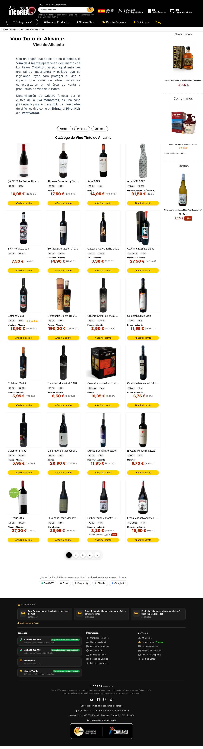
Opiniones (142, 22)
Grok (65, 583)
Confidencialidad (98, 642)
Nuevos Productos (57, 22)
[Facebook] (98, 699)
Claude (101, 583)
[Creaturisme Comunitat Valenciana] (101, 731)
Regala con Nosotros (152, 650)
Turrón (55, 17)
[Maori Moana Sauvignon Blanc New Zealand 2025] (183, 189)
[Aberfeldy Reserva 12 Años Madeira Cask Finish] (183, 58)
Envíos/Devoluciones (99, 646)
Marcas (63, 128)
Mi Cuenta (147, 638)
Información (92, 633)
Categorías (22, 22)
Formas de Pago (98, 655)
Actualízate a (153, 642)
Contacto (22, 633)
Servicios (143, 633)
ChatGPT (49, 583)
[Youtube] (91, 699)
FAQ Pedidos (96, 650)
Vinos (77, 15)
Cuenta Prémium (115, 22)
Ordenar (99, 128)
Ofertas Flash (86, 22)
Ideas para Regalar (64, 15)
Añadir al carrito (23, 203)
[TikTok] (111, 699)
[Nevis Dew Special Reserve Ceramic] (183, 122)
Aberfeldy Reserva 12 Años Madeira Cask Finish (183, 80)
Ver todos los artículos (29, 623)
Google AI (119, 583)
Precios (81, 128)
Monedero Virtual (150, 646)
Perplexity (82, 583)
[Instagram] (104, 699)
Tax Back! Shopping (151, 655)
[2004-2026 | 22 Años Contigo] (22, 11)
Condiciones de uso (99, 638)
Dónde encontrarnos (99, 663)
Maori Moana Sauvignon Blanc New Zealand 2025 (183, 210)
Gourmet (46, 17)
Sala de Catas (148, 659)
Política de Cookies (99, 659)
